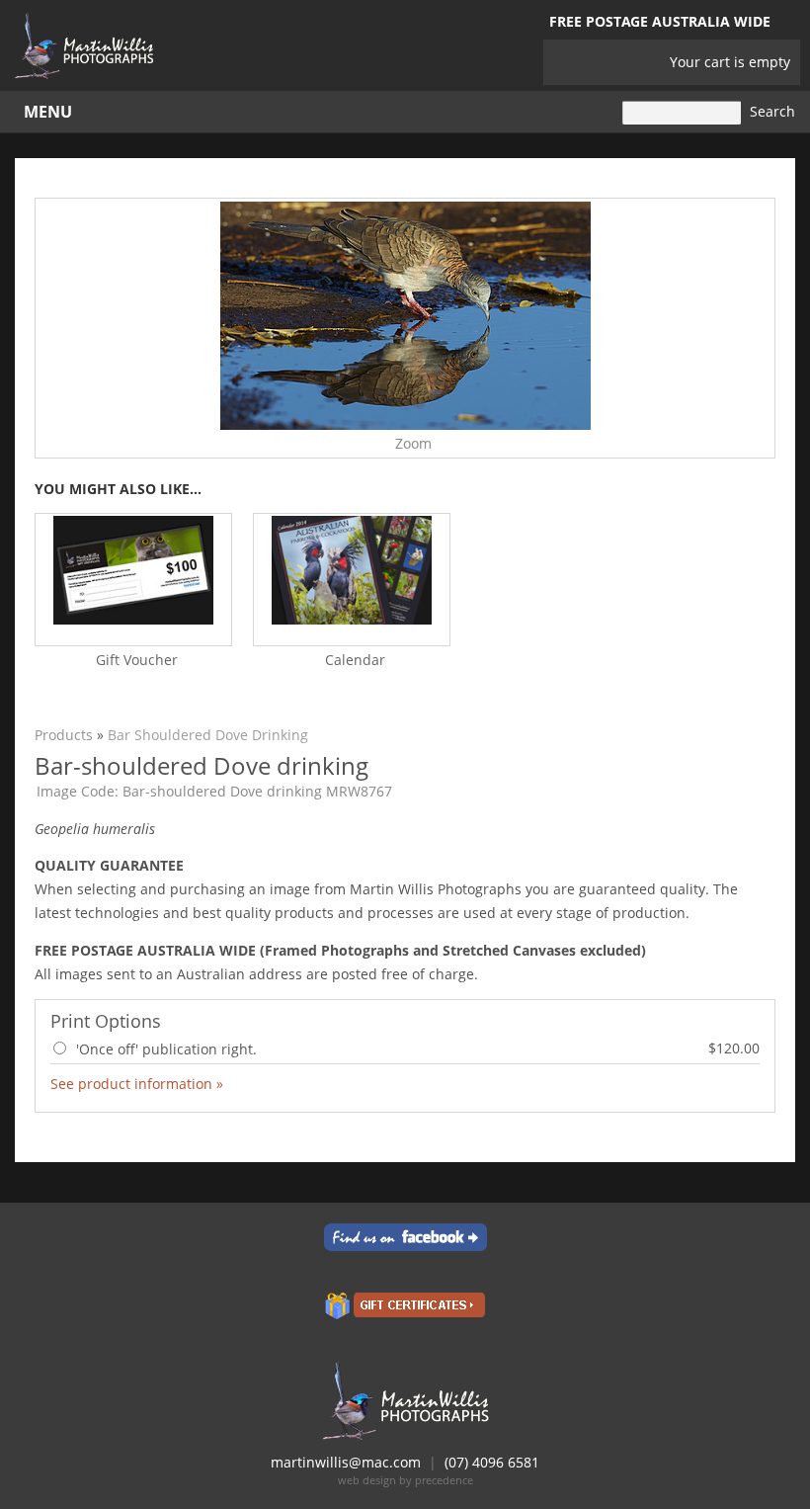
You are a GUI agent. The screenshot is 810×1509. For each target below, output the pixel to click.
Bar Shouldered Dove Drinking (208, 734)
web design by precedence (405, 1479)
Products (64, 734)
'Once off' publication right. (416, 1048)
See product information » (136, 1083)
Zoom (413, 443)
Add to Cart (715, 1082)
